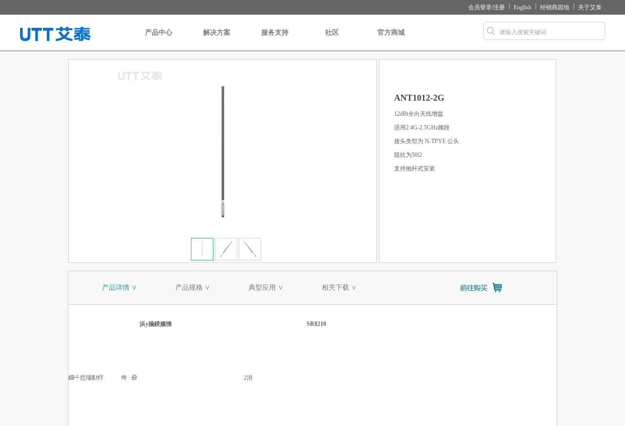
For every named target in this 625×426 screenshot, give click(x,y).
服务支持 (275, 32)
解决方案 (216, 32)
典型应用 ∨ (266, 287)
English (522, 7)
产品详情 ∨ (119, 287)
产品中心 (158, 32)
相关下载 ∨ (339, 287)
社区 (332, 32)
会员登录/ (480, 7)
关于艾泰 (590, 7)
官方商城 (391, 32)
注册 (499, 7)
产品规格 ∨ (192, 287)
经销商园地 (554, 7)
